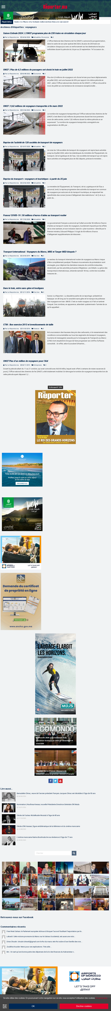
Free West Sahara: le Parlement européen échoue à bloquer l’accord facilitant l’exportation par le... (45, 931)
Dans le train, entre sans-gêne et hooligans (23, 288)
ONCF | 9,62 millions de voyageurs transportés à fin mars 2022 (33, 106)
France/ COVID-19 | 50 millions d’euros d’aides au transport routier (34, 215)
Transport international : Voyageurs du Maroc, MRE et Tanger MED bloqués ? (39, 251)
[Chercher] (74, 853)
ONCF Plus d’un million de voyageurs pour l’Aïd (25, 361)
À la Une (36, 256)
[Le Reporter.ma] (55, 6)
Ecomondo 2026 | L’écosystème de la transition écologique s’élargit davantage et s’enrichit (54, 741)
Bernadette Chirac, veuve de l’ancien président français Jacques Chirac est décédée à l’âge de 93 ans (56, 793)
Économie (45, 37)
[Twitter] (55, 781)
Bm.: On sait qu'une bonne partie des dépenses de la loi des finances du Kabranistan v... (41, 952)
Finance (36, 329)
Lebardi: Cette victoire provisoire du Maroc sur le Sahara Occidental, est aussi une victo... (41, 936)
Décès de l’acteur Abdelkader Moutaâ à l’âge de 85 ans (38, 815)
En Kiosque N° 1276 (55, 387)
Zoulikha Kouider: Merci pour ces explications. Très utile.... (29, 947)
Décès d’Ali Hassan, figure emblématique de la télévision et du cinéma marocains (48, 826)
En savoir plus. (102, 998)
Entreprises (37, 365)
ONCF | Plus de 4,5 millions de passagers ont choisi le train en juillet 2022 (38, 69)
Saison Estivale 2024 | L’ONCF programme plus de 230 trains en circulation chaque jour (44, 33)
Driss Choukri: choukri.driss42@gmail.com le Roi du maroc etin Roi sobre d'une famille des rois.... (44, 942)
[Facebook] (50, 781)
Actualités (37, 37)
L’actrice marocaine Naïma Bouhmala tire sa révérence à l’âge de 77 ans (44, 837)
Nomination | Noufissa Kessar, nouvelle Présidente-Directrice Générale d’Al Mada (48, 804)
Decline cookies (84, 1006)
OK (33, 1006)
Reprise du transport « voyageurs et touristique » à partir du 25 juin (35, 179)
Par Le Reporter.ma (12, 37)
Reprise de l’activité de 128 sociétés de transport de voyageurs (33, 142)
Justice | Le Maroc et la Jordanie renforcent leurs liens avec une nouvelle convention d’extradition (51, 22)
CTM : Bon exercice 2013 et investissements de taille (28, 324)
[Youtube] (60, 781)
